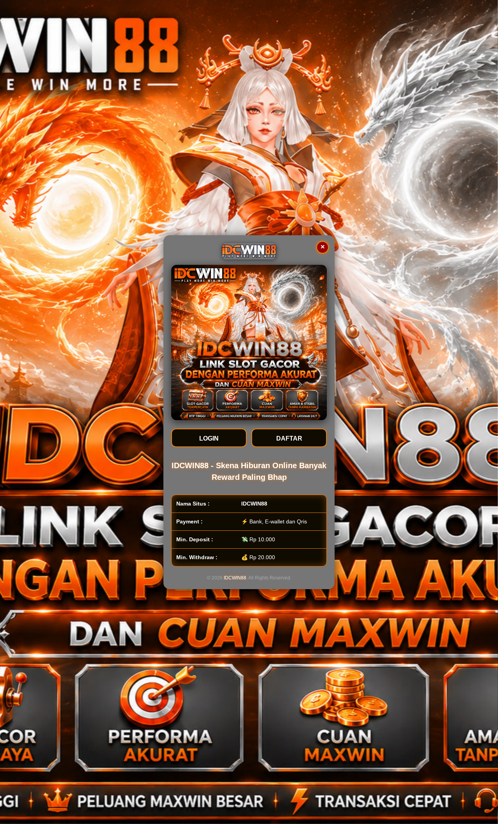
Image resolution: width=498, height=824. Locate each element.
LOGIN (209, 438)
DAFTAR (289, 438)
